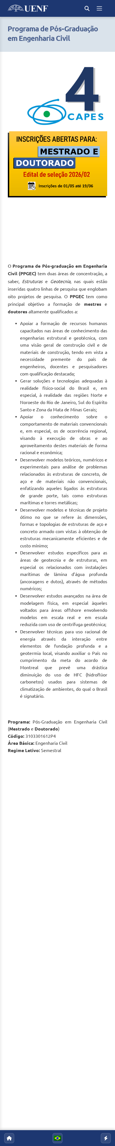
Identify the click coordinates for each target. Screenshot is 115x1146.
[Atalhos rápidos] (106, 1138)
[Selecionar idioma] (57, 1138)
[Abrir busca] (87, 8)
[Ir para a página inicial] (9, 1138)
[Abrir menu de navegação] (99, 8)
